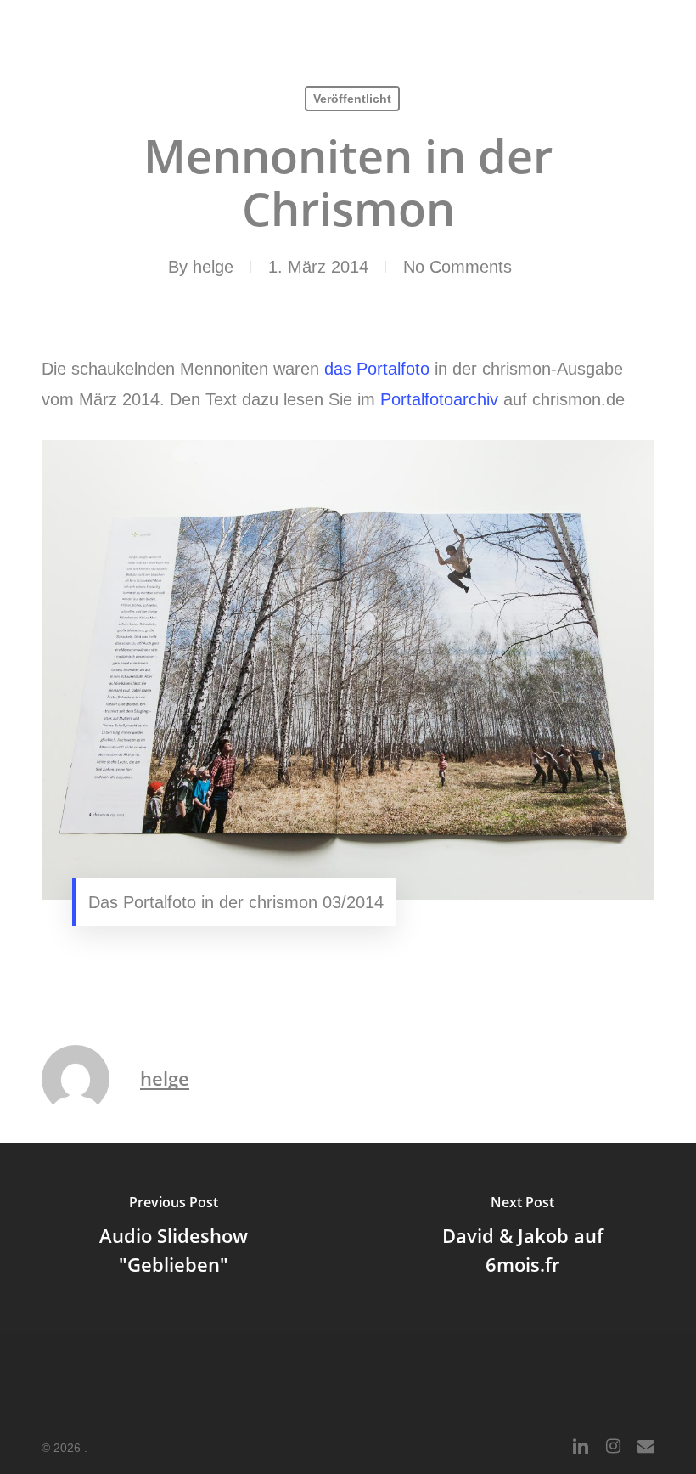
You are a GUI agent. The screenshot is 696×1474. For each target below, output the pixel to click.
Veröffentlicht (352, 98)
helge (213, 266)
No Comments (457, 266)
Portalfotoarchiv (439, 399)
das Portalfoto (376, 368)
